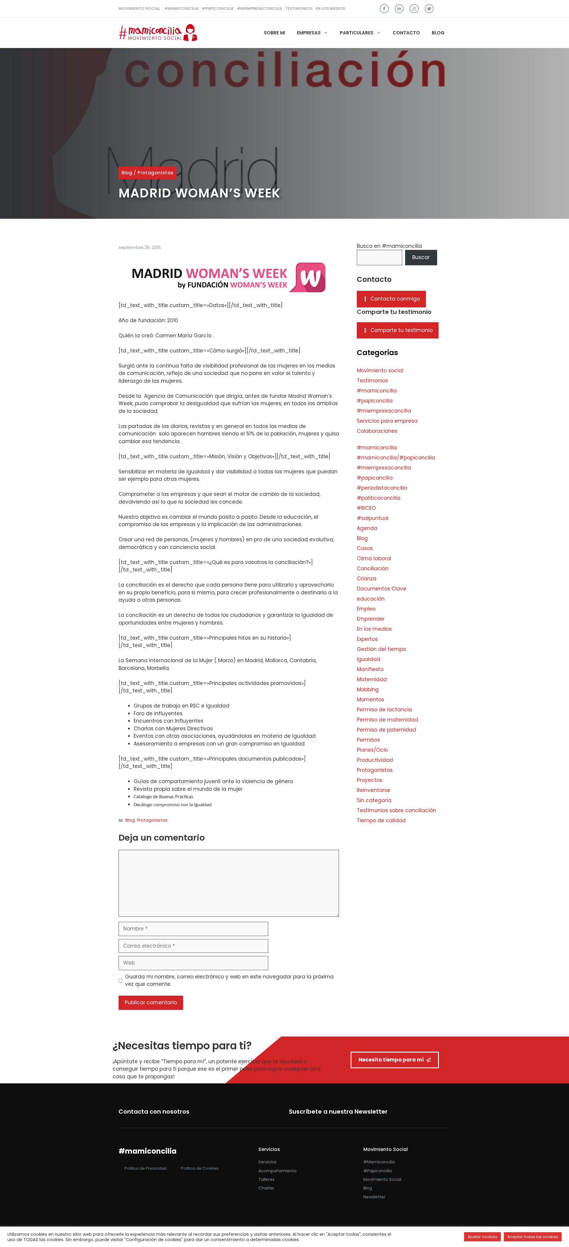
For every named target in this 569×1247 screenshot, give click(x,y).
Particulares (356, 33)
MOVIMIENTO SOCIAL (139, 8)
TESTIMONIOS (298, 8)
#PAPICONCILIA (218, 8)
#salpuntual (373, 518)
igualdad (368, 659)
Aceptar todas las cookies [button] (532, 1237)
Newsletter (374, 1197)
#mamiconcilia (377, 390)
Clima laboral (374, 558)
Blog (438, 33)
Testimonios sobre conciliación (396, 810)
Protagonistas (156, 173)
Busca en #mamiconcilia (389, 246)
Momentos (370, 699)
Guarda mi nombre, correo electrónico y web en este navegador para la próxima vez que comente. (229, 980)
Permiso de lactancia (384, 709)
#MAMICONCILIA (181, 8)
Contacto (406, 33)
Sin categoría (374, 800)
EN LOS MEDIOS (330, 8)
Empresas (309, 33)
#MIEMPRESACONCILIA (259, 8)
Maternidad (372, 679)
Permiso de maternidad (387, 719)
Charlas (266, 1188)
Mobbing (368, 689)
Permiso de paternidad (386, 729)
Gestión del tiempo (381, 649)
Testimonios (372, 380)
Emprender (371, 618)
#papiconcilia (375, 400)
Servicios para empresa (387, 420)
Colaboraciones (377, 431)
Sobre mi (274, 33)
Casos (365, 548)
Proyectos (369, 780)
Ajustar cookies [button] (482, 1237)
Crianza (366, 578)
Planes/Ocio (372, 749)
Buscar (421, 257)
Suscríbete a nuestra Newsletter (338, 1111)
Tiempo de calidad (381, 820)
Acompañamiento (277, 1171)
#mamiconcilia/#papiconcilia (396, 457)
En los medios (374, 629)
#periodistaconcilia (382, 487)
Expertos (367, 639)
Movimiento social (380, 370)
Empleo (366, 608)
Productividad (375, 760)
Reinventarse (373, 790)
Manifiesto (370, 669)
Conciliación (373, 568)
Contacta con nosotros (154, 1111)
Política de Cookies (199, 1168)
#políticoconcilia (378, 498)
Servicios (267, 1162)
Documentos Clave (381, 588)
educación (371, 598)
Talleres (266, 1179)
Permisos (368, 739)
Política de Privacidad (145, 1168)
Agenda (367, 528)
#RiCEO (366, 508)
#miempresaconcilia (384, 410)
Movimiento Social (382, 1179)
